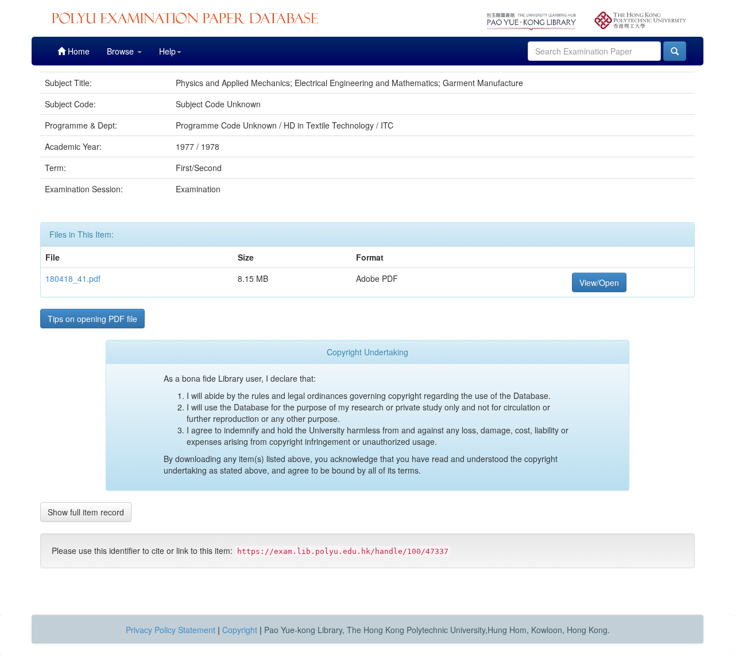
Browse (121, 51)
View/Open (599, 282)
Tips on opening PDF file (92, 318)
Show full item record (86, 512)
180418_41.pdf (72, 278)
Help (167, 51)
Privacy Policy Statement (170, 629)
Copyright (239, 629)
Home (77, 51)
